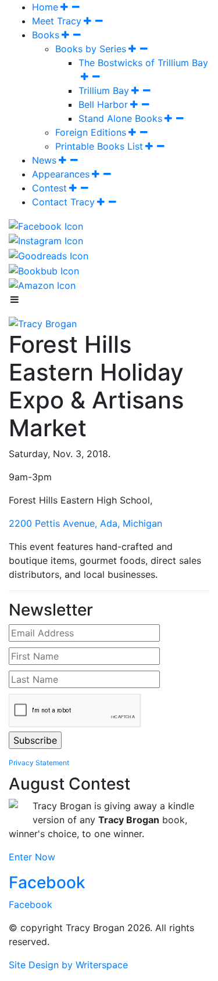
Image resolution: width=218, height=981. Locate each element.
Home (45, 7)
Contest (49, 188)
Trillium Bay (103, 90)
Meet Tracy (56, 21)
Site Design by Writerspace (68, 965)
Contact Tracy (63, 202)
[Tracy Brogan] (43, 322)
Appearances (61, 174)
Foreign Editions (90, 132)
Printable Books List (99, 146)
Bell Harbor (103, 104)
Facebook (47, 882)
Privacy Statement (39, 762)
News (44, 160)
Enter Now (32, 857)
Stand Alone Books (120, 118)
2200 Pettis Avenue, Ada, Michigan (85, 523)
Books (45, 35)
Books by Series (90, 49)
